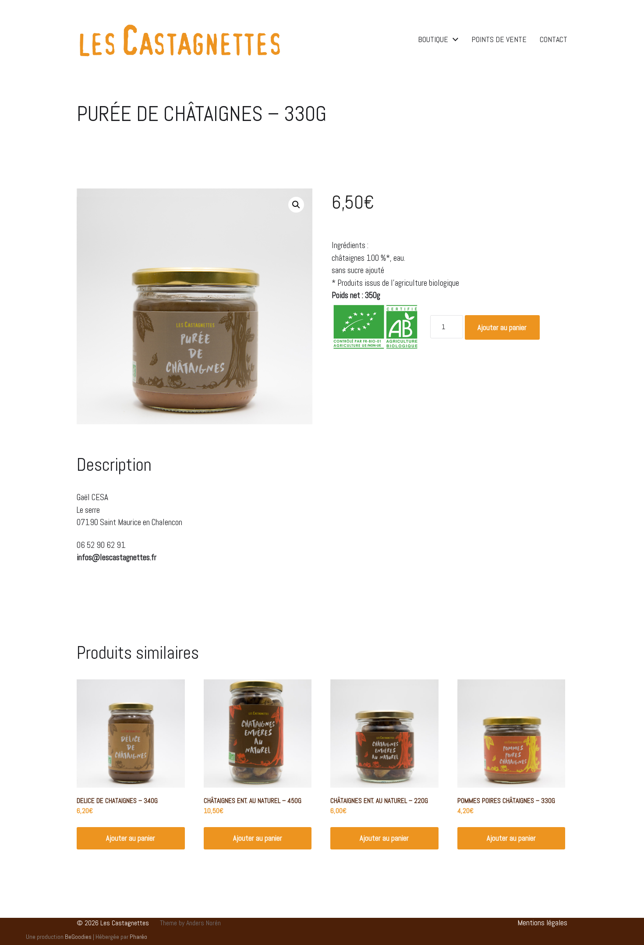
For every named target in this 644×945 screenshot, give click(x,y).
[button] (296, 205)
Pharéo (138, 937)
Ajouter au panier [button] (130, 838)
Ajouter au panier (502, 327)
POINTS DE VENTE (499, 39)
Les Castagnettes (124, 922)
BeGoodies (78, 937)
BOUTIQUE (433, 39)
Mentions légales (542, 922)
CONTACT (553, 39)
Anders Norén (203, 922)
